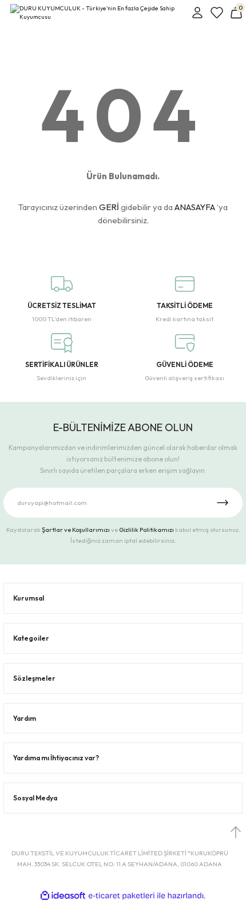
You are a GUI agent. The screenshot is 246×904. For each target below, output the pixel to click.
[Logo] (97, 13)
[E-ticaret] (121, 895)
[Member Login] (197, 12)
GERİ (109, 207)
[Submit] (222, 503)
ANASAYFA (194, 207)
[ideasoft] (63, 896)
